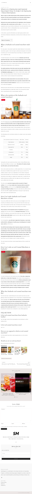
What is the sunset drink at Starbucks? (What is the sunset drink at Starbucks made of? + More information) (23, 364)
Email (13, 423)
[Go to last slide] (1, 385)
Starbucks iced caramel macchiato (6, 358)
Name (2, 423)
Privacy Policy (3, 482)
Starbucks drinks (8, 121)
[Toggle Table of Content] (11, 40)
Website (23, 423)
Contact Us (3, 485)
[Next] (30, 385)
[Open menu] (30, 2)
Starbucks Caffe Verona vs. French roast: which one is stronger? (22, 394)
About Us (3, 483)
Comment (3, 409)
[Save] (3, 100)
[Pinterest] (1, 477)
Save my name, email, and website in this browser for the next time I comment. (14, 426)
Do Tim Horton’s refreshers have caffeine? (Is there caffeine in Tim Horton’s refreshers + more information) (8, 394)
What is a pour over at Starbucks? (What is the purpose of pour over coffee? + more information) (8, 363)
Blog (8, 7)
